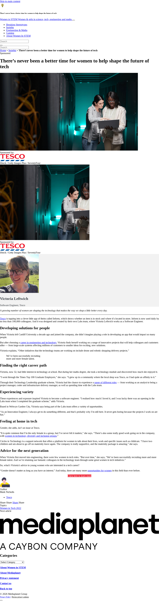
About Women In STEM (18, 35)
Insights (10, 27)
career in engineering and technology (38, 342)
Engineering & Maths (16, 30)
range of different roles (105, 382)
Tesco (3, 318)
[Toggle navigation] (73, 20)
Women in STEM (36, 19)
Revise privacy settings (20, 597)
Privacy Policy (5, 597)
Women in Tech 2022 (10, 508)
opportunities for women (100, 470)
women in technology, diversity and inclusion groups (31, 436)
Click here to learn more (79, 476)
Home (3, 50)
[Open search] (1, 45)
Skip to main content (10, 1)
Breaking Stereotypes (16, 24)
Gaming (10, 33)
